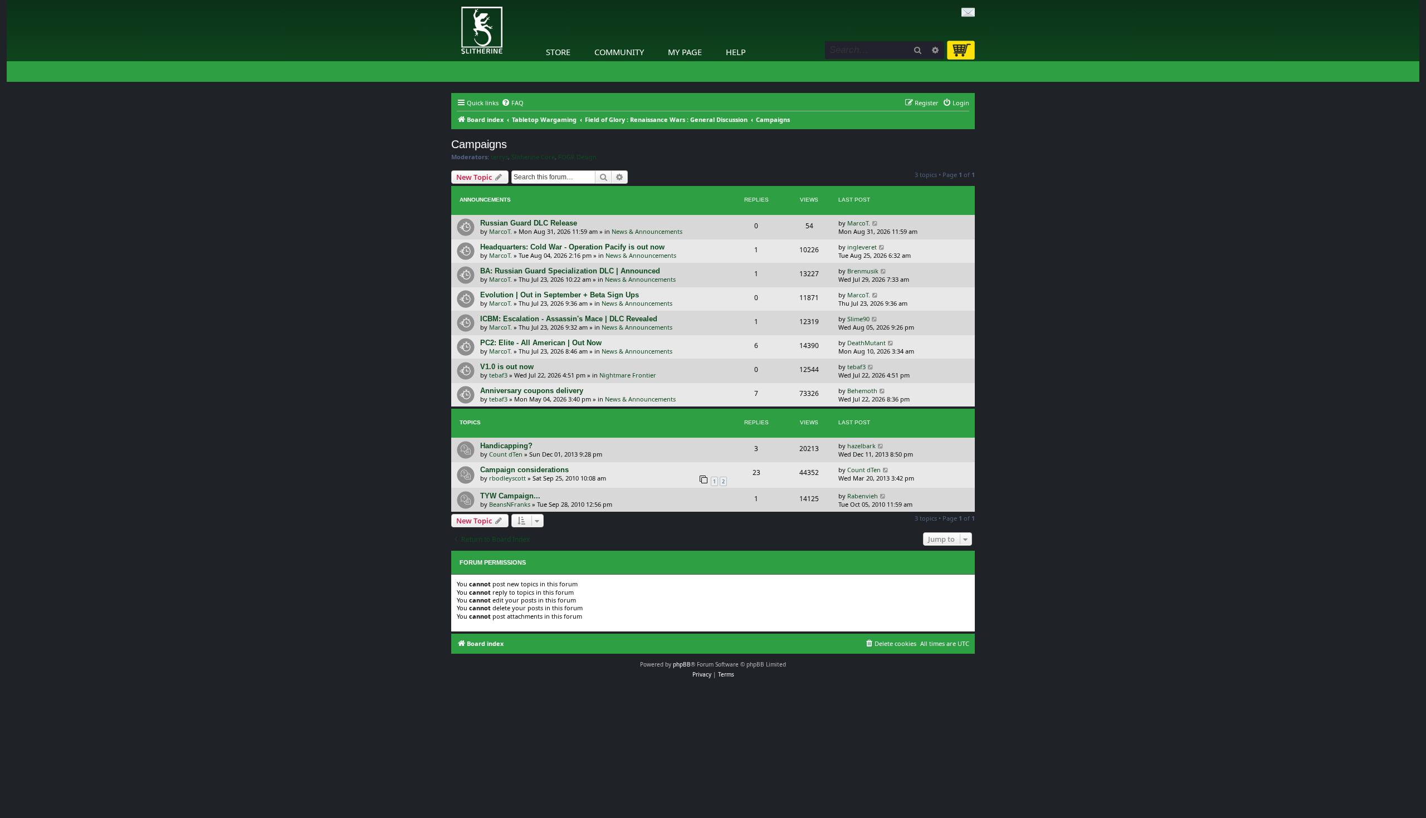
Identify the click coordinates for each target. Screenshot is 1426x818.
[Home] (454, 3)
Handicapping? (506, 446)
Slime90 (858, 319)
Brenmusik (862, 271)
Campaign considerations (524, 470)
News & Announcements (647, 231)
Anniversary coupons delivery (531, 390)
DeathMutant (866, 343)
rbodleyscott (507, 478)
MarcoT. (500, 231)
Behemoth (862, 390)
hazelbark (861, 446)
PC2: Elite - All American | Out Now (541, 343)
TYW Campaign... (510, 496)
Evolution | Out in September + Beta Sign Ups (559, 295)
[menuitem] (512, 103)
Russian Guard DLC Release (528, 223)
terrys (499, 157)
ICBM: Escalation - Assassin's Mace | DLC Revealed (568, 319)
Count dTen (505, 454)
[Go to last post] (875, 223)
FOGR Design (577, 157)
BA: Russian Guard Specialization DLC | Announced (570, 271)
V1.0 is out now (507, 367)
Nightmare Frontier (627, 375)
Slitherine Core (533, 157)
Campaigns (479, 144)
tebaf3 (498, 375)
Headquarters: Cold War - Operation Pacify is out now (572, 247)
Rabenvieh (862, 496)
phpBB (682, 664)
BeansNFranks (509, 504)
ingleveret (862, 247)
